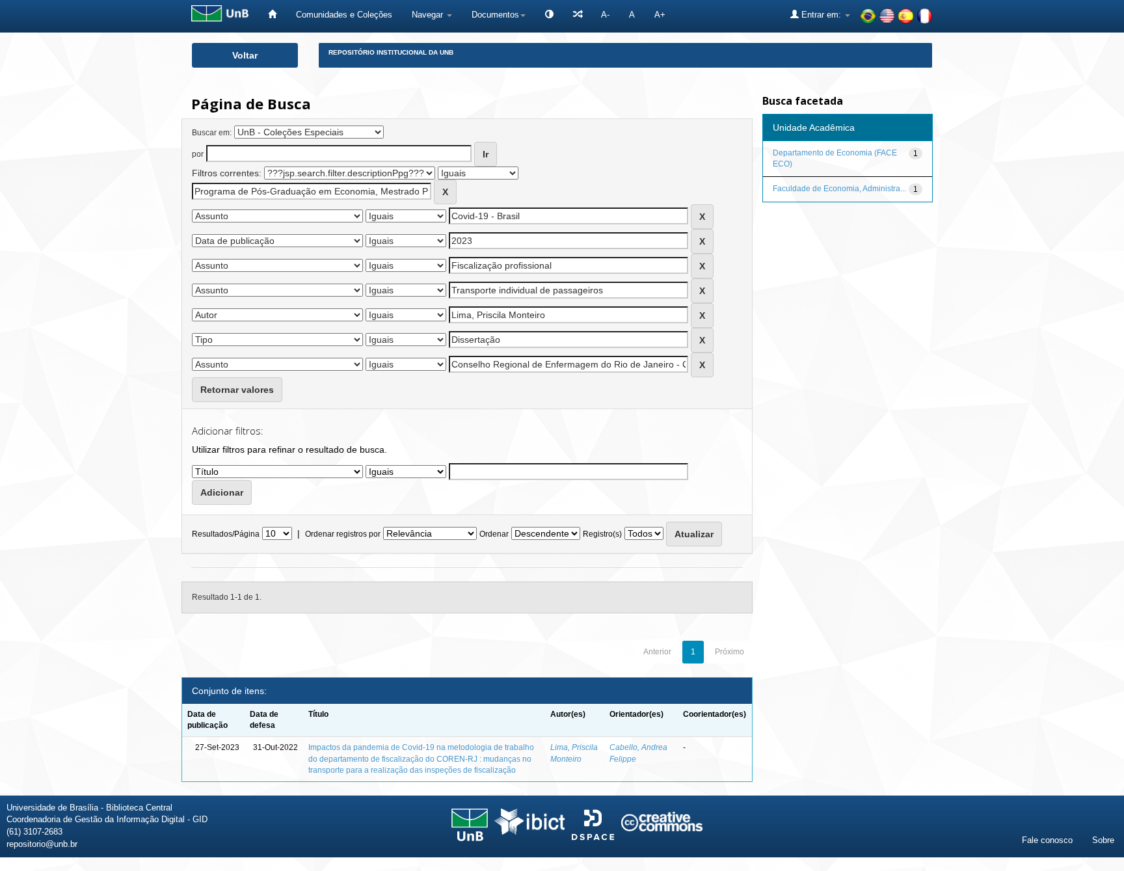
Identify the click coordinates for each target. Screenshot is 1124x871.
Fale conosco (1047, 840)
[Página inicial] (272, 14)
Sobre (1103, 840)
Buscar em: (212, 132)
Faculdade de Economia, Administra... (839, 188)
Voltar (245, 55)
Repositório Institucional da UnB (390, 52)
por (198, 154)
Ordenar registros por (343, 534)
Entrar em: (821, 15)
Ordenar (494, 534)
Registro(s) (602, 534)
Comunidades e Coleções (344, 15)
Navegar (429, 15)
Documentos (495, 15)
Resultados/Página (226, 534)
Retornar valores (237, 389)
